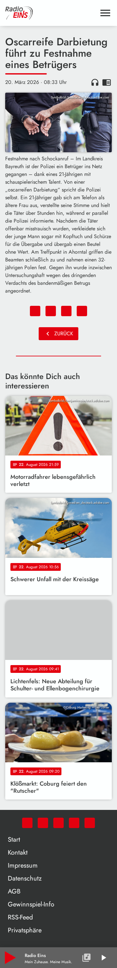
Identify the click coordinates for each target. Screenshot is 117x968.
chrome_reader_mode (106, 82)
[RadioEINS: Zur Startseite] (50, 12)
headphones (94, 82)
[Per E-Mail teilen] (82, 311)
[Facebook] (43, 823)
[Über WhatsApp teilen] (66, 311)
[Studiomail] (74, 823)
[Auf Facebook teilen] (35, 311)
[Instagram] (58, 823)
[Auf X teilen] (51, 311)
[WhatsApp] (27, 823)
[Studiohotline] (89, 823)
